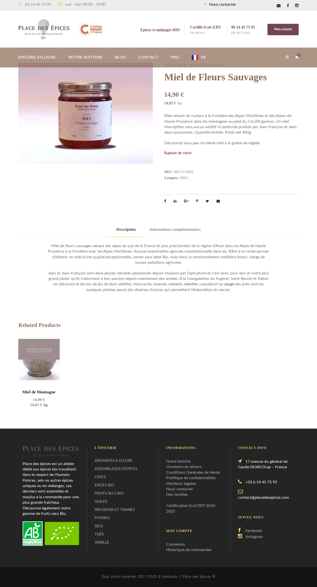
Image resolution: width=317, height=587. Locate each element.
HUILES (101, 501)
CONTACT (148, 57)
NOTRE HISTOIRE (85, 57)
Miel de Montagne (38, 392)
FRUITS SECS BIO (109, 493)
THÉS (99, 534)
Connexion (175, 544)
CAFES (100, 477)
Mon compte (283, 29)
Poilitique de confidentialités (191, 478)
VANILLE (102, 542)
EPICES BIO (104, 485)
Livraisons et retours (184, 467)
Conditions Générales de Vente (193, 472)
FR (203, 57)
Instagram (254, 537)
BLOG (120, 57)
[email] (279, 6)
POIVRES (102, 518)
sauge (229, 284)
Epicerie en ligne (37, 57)
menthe (190, 284)
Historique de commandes (188, 550)
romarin (175, 284)
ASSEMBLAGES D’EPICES (116, 469)
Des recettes (177, 495)
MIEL (184, 178)
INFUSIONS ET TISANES (115, 510)
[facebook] (288, 6)
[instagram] (297, 6)
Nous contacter (222, 4)
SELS (99, 526)
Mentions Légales (181, 484)
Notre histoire (178, 461)
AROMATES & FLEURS (113, 461)
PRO (175, 57)
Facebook (253, 531)
